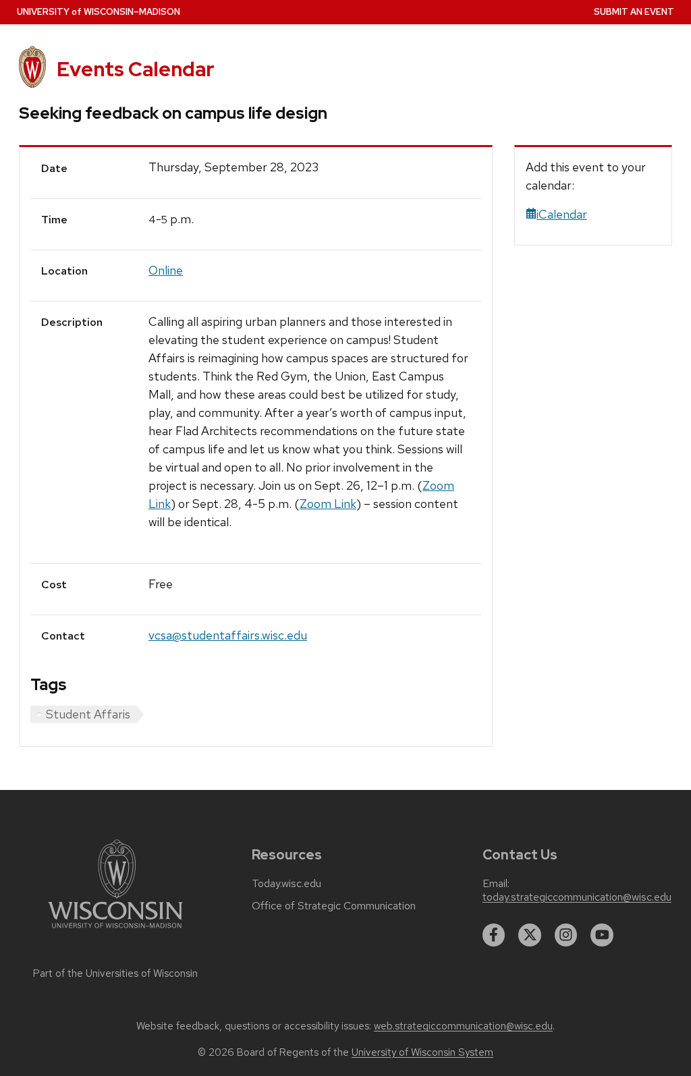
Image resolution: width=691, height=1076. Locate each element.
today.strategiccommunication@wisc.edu (576, 897)
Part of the (115, 973)
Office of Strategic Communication (334, 906)
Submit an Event (634, 12)
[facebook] (493, 935)
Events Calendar (136, 69)
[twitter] (529, 935)
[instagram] (566, 935)
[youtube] (601, 935)
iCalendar (561, 214)
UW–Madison (98, 12)
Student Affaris (88, 714)
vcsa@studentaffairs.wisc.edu (227, 635)
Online (165, 270)
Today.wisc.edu (286, 883)
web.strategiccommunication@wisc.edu (463, 1026)
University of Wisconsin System (422, 1052)
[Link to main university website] (115, 931)
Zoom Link (328, 503)
